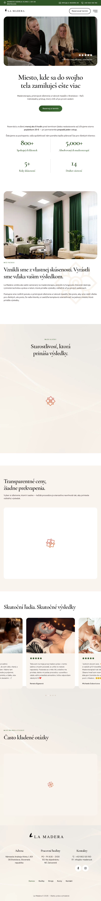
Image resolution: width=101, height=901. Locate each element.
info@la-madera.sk (83, 859)
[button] (69, 3)
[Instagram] (85, 868)
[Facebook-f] (78, 868)
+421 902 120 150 (83, 856)
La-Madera (37, 896)
